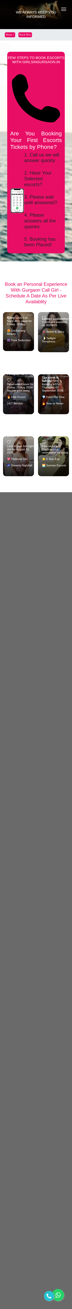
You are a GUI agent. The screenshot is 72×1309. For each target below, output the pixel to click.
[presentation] (61, 302)
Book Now (25, 34)
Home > (10, 34)
